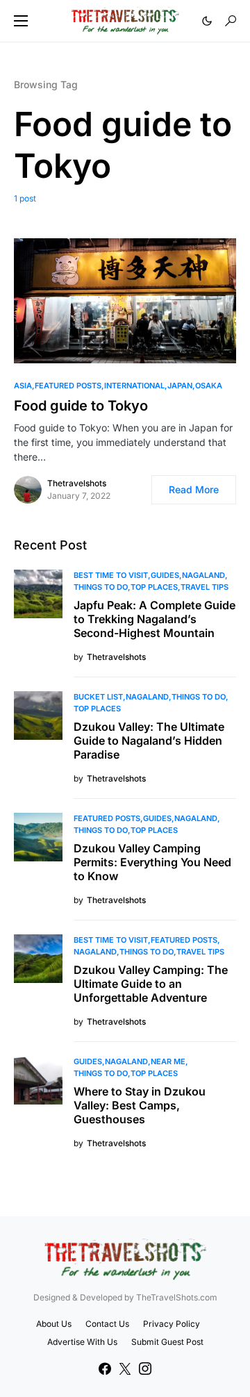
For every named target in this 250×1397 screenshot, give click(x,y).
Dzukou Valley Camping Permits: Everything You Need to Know (152, 862)
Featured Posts (68, 385)
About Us (54, 1324)
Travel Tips (204, 587)
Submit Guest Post (167, 1342)
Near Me (168, 1061)
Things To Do (101, 587)
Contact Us (107, 1324)
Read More (194, 489)
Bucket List (98, 697)
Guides (165, 575)
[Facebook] (105, 1368)
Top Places (154, 587)
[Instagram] (145, 1368)
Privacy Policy (171, 1324)
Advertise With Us (82, 1342)
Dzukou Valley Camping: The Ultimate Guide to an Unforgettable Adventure (151, 984)
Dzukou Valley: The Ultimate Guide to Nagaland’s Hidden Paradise (149, 740)
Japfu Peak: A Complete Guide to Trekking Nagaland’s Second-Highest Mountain (154, 619)
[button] (21, 20)
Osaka (208, 385)
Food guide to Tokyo (81, 405)
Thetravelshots (76, 483)
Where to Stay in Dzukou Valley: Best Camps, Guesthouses (140, 1105)
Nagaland (203, 575)
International (134, 385)
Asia (23, 385)
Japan (179, 385)
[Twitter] (125, 1368)
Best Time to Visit (111, 575)
